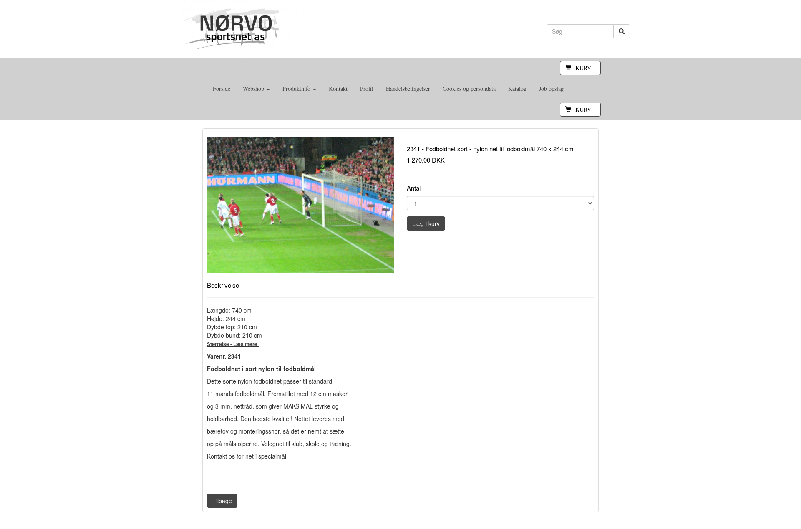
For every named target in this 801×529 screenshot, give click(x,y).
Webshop (254, 89)
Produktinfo (297, 89)
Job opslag (551, 89)
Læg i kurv (426, 223)
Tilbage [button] (222, 500)
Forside (221, 89)
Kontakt (338, 89)
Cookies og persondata (469, 89)
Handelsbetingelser (408, 89)
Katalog (517, 89)
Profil (366, 89)
